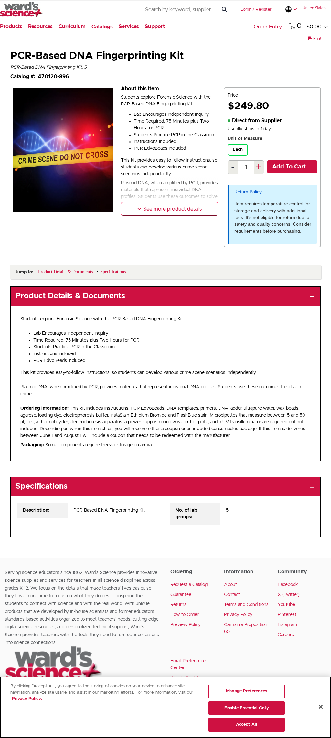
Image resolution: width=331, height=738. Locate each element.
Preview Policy (185, 625)
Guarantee (180, 594)
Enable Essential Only (246, 708)
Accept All (246, 724)
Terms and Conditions (246, 604)
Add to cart (289, 167)
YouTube (286, 604)
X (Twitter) (289, 594)
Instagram (287, 625)
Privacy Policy (238, 615)
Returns (178, 604)
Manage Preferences (246, 691)
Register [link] (264, 9)
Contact (232, 594)
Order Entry (268, 26)
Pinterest (287, 615)
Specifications (42, 486)
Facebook (288, 584)
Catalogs (102, 26)
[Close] (321, 707)
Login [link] (245, 9)
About (230, 584)
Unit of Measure (245, 138)
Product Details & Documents (70, 296)
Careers (286, 635)
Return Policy (248, 191)
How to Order (184, 615)
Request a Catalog (189, 584)
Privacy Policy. (27, 699)
